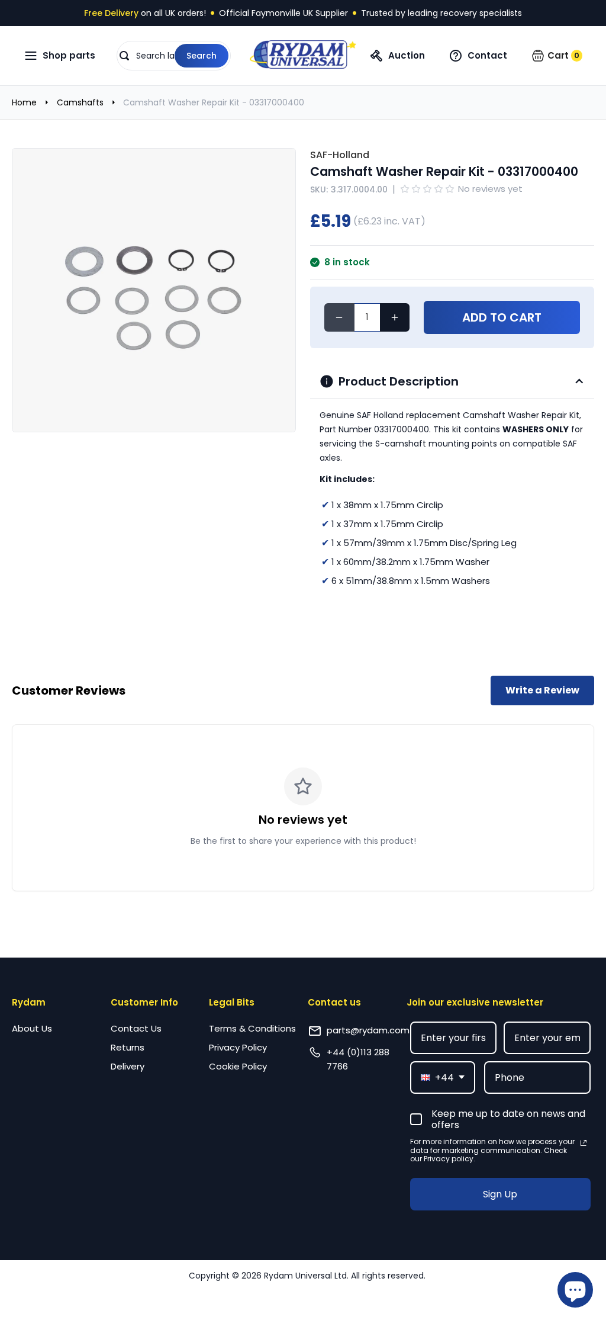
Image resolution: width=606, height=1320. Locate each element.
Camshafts (80, 102)
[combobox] (442, 1077)
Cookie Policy (238, 1066)
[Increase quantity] (395, 317)
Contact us (334, 1002)
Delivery (127, 1066)
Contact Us (136, 1028)
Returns (127, 1047)
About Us (32, 1028)
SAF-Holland (339, 155)
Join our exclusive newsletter (475, 1002)
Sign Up (500, 1194)
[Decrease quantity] (339, 317)
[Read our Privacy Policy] (583, 1143)
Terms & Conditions (252, 1028)
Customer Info (144, 1002)
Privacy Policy (238, 1047)
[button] (174, 55)
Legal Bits (231, 1002)
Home (24, 102)
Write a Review (542, 690)
